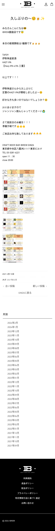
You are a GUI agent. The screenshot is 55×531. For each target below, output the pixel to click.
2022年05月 (13, 411)
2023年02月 (13, 373)
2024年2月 (12, 322)
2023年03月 (13, 369)
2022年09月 (13, 394)
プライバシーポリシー (27, 493)
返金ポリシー (27, 483)
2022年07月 (13, 403)
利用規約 (27, 478)
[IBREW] (27, 4)
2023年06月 (13, 356)
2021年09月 (13, 445)
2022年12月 (13, 382)
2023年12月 (13, 331)
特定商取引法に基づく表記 (27, 498)
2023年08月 (13, 348)
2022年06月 (13, 407)
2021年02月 (12, 280)
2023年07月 (13, 352)
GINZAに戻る (25, 292)
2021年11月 (13, 437)
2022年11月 (13, 386)
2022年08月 (13, 399)
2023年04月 (13, 365)
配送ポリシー (27, 488)
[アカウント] (45, 4)
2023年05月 (13, 360)
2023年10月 (13, 339)
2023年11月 (13, 335)
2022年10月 (13, 390)
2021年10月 (13, 441)
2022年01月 (13, 428)
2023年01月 (13, 377)
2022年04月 (13, 416)
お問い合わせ (27, 503)
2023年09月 (13, 344)
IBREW (12, 521)
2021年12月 (13, 433)
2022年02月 (13, 424)
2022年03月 (13, 420)
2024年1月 (12, 327)
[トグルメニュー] (3, 4)
